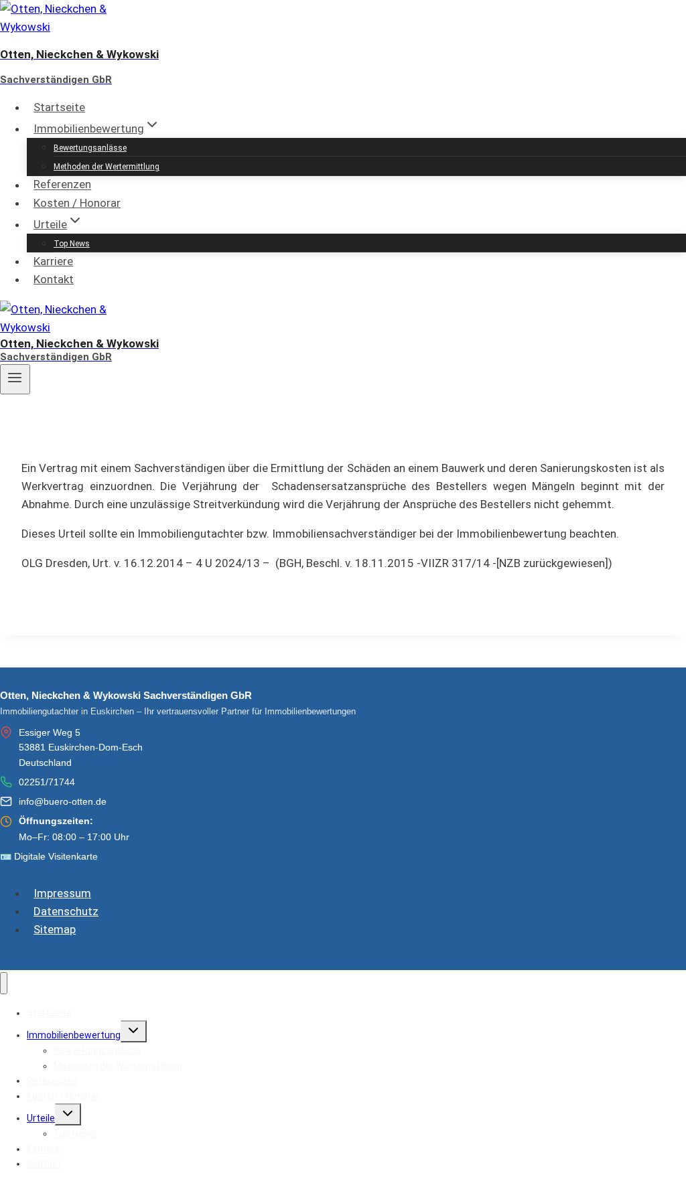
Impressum (62, 893)
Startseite (59, 107)
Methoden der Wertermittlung (106, 166)
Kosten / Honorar (77, 203)
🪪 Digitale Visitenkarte (49, 856)
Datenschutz (65, 911)
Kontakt (53, 279)
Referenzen (62, 184)
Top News (72, 243)
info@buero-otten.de (63, 801)
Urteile (41, 1118)
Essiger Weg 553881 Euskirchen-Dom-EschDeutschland (81, 747)
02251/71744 (47, 782)
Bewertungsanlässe (90, 148)
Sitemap (54, 929)
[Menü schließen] (3, 983)
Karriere (53, 261)
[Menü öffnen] (15, 379)
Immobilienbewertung (74, 1035)
